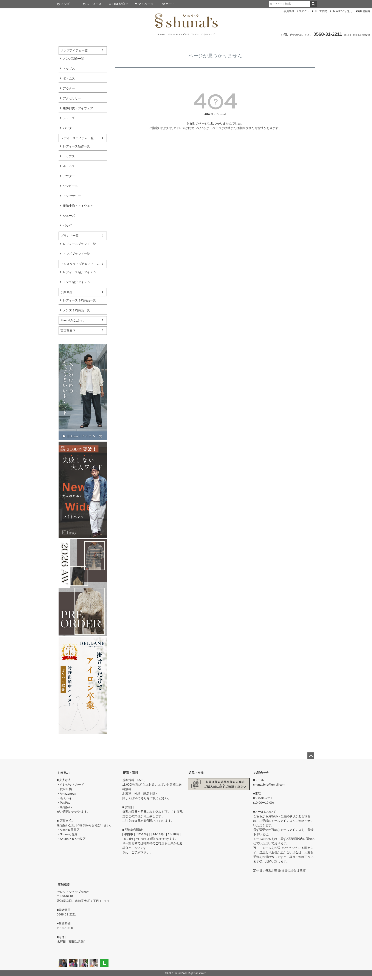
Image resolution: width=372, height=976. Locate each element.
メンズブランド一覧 (76, 253)
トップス (69, 68)
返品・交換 (196, 772)
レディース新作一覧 (76, 146)
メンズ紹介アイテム (76, 282)
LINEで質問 (320, 11)
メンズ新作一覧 (73, 58)
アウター (69, 88)
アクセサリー (72, 98)
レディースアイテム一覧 (77, 138)
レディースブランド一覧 (79, 244)
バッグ (67, 128)
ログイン (304, 11)
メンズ (65, 4)
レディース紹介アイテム (79, 272)
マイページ (145, 4)
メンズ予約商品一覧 (76, 310)
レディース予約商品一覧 (79, 300)
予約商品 (66, 292)
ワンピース (70, 186)
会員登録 (289, 11)
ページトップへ (310, 755)
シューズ (69, 118)
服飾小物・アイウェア (78, 205)
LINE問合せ (120, 4)
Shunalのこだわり (342, 11)
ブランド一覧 (69, 235)
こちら (142, 798)
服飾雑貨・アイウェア (78, 108)
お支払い (64, 772)
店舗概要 (64, 884)
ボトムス (69, 78)
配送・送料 (130, 772)
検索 (313, 4)
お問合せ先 (261, 772)
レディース (94, 4)
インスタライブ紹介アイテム (80, 264)
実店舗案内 (363, 11)
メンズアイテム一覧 (74, 50)
